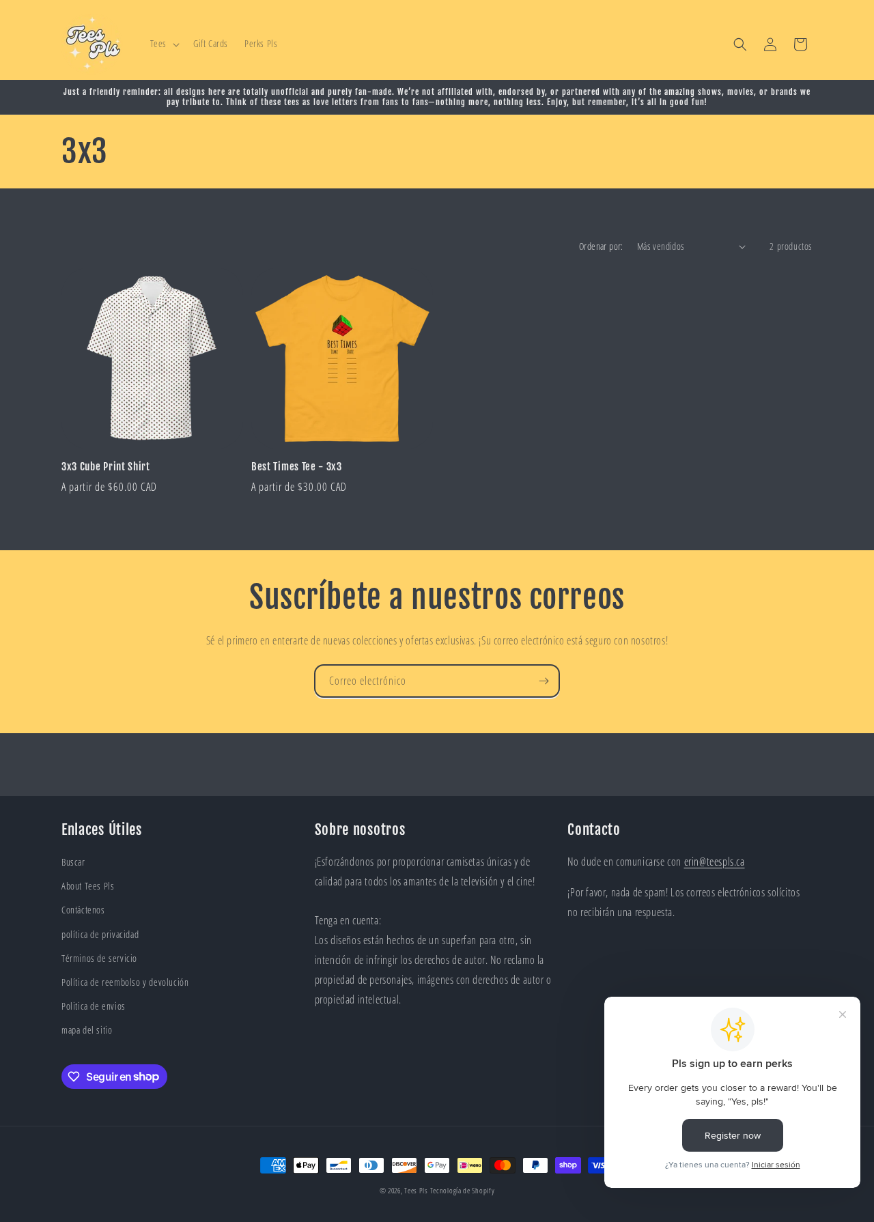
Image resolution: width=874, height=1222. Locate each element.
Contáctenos (83, 909)
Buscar (73, 861)
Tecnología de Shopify (462, 1190)
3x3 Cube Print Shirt (105, 467)
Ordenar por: (601, 246)
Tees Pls (416, 1190)
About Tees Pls (87, 885)
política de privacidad (100, 934)
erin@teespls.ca (714, 861)
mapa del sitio (86, 1029)
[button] (163, 43)
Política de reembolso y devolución (124, 982)
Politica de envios (93, 1005)
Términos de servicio (99, 958)
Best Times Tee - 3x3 (296, 467)
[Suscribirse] (543, 681)
